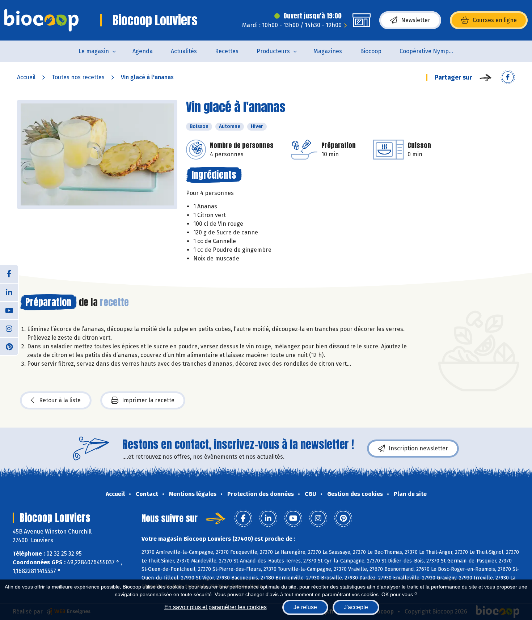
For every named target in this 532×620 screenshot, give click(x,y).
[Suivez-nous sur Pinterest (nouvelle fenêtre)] (9, 346)
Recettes (226, 51)
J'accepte (356, 607)
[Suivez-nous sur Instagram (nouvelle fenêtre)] (9, 328)
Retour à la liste (60, 400)
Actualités (184, 51)
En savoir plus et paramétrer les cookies (215, 607)
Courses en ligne (495, 20)
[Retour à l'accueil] (41, 20)
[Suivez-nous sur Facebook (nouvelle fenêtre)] (9, 274)
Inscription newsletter (418, 448)
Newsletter (415, 20)
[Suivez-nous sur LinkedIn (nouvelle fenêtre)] (9, 292)
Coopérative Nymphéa (429, 51)
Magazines (327, 51)
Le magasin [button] (94, 51)
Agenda (142, 51)
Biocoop (370, 51)
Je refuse (305, 607)
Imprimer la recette (148, 400)
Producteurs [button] (273, 51)
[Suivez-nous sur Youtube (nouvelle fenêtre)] (9, 310)
